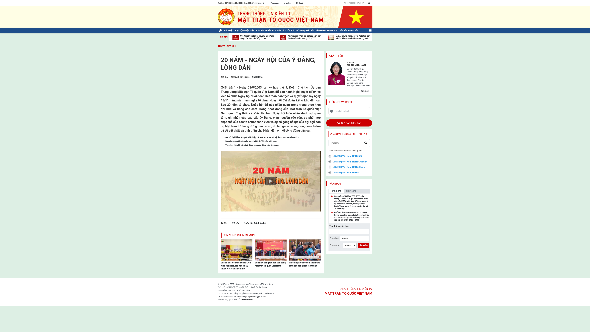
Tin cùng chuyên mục (239, 235)
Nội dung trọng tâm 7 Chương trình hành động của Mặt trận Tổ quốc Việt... (257, 37)
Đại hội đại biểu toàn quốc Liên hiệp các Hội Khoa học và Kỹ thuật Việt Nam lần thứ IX (236, 265)
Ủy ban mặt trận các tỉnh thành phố (349, 134)
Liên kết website (341, 102)
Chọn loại (334, 238)
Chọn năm (334, 245)
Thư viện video (227, 46)
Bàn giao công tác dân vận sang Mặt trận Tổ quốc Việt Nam (270, 264)
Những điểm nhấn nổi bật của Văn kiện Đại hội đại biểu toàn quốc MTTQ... (304, 37)
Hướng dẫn (336, 191)
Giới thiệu (336, 55)
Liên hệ (261, 3)
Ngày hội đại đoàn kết (255, 223)
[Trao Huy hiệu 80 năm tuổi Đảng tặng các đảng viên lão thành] (305, 250)
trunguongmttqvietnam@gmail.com (252, 296)
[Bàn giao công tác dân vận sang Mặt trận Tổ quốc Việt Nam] (271, 250)
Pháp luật (351, 191)
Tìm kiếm (363, 245)
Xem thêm (365, 91)
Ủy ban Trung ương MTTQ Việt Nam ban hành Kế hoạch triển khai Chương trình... (353, 37)
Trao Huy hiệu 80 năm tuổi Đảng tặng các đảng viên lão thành (304, 264)
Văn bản (335, 183)
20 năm (236, 223)
